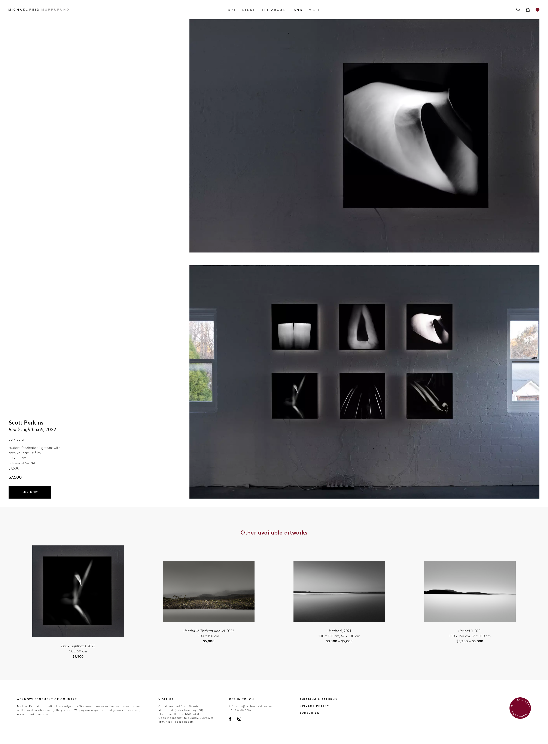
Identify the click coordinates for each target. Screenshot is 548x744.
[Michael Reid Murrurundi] (88, 10)
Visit (314, 10)
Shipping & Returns (318, 699)
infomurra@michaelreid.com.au (251, 706)
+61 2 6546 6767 (240, 710)
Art (232, 10)
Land (297, 10)
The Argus (273, 10)
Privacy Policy (314, 706)
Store (249, 10)
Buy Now (30, 492)
